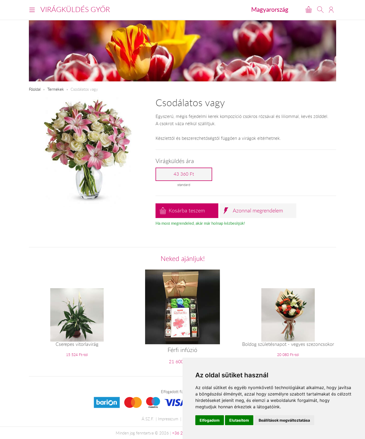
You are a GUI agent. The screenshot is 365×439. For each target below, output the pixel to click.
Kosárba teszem (187, 210)
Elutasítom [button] (239, 420)
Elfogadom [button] (210, 420)
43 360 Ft (184, 174)
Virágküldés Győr (75, 9)
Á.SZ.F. (148, 418)
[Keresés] (320, 9)
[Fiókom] (331, 9)
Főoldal (35, 89)
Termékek (55, 89)
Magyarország (269, 9)
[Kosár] (308, 9)
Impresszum (168, 418)
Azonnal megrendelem (258, 210)
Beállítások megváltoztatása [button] (284, 420)
